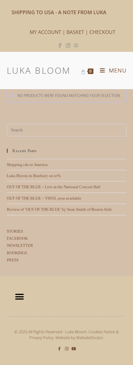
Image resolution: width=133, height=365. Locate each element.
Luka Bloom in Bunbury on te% (34, 175)
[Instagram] (67, 349)
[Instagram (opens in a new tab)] (68, 45)
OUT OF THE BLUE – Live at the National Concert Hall (54, 187)
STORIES (15, 231)
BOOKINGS (17, 253)
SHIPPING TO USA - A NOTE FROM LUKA (58, 12)
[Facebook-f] (60, 349)
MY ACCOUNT (45, 32)
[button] (19, 297)
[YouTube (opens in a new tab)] (76, 45)
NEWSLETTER (20, 245)
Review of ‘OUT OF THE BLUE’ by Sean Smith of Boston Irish (59, 209)
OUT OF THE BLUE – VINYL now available (44, 198)
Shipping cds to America (27, 164)
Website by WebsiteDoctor (79, 337)
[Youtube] (74, 349)
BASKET (75, 32)
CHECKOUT (102, 32)
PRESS (13, 260)
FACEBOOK (17, 238)
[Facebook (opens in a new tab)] (61, 45)
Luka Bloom (39, 70)
